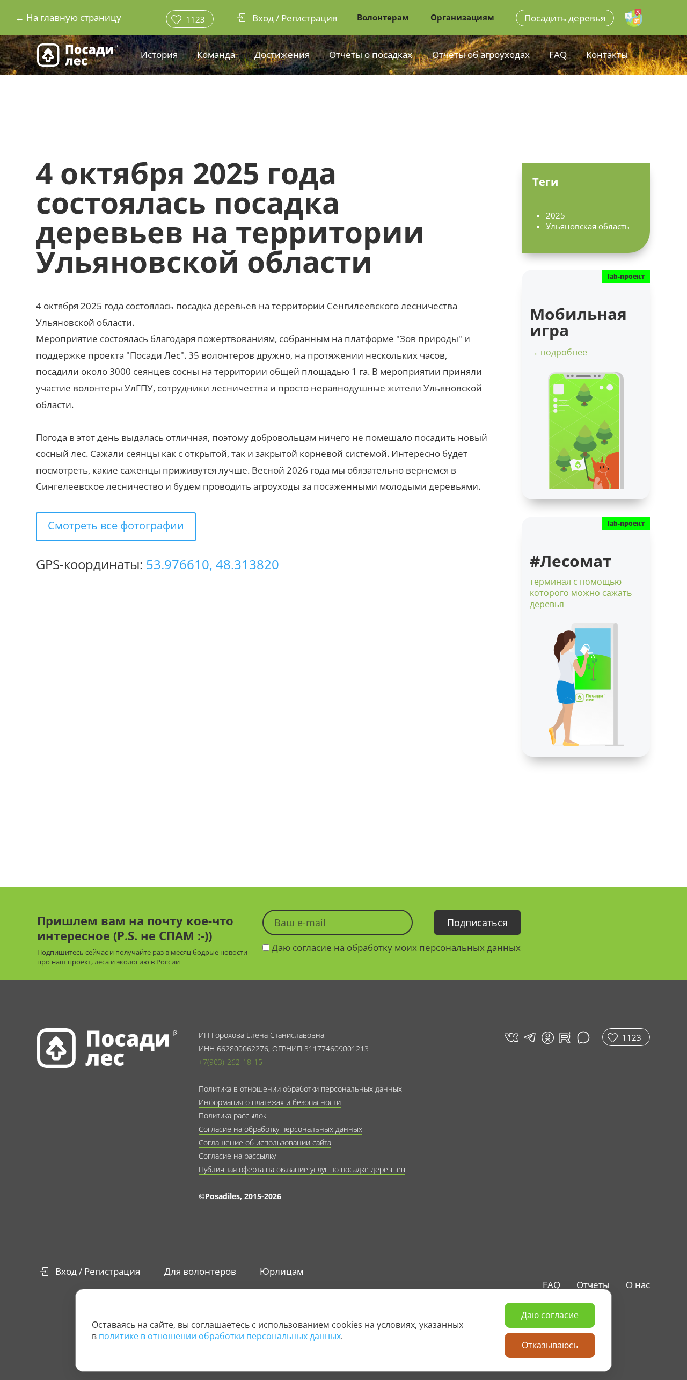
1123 (195, 19)
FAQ (558, 54)
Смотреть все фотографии (116, 525)
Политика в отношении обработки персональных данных (300, 1089)
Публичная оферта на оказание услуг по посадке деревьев (302, 1169)
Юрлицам (281, 1271)
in (547, 1038)
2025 (555, 215)
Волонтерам (383, 17)
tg (529, 1037)
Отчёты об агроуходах (481, 54)
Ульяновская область (588, 226)
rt (562, 1037)
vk (510, 1037)
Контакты (607, 54)
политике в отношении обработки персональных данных (220, 1336)
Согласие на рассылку (237, 1156)
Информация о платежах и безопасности (270, 1102)
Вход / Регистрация (97, 1271)
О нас (638, 1285)
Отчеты (593, 1285)
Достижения (282, 54)
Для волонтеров (200, 1271)
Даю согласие (550, 1315)
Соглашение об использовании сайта (265, 1142)
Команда (216, 54)
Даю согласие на (395, 947)
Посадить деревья (564, 18)
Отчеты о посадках (370, 54)
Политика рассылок (232, 1115)
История (159, 54)
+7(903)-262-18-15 (230, 1062)
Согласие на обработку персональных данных (280, 1129)
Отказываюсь (550, 1345)
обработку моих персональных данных (434, 947)
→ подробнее (558, 352)
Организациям (462, 17)
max (584, 1037)
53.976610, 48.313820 (212, 564)
